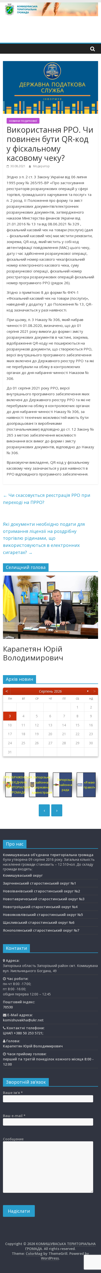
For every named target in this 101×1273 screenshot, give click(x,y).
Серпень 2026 (50, 691)
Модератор (41, 166)
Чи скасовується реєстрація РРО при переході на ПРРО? (46, 498)
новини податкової (23, 121)
